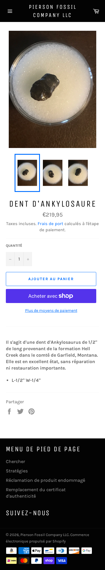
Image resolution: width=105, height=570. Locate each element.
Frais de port (50, 223)
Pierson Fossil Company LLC (52, 11)
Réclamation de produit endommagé (45, 480)
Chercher (15, 461)
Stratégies (17, 471)
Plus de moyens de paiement (51, 310)
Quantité (14, 246)
